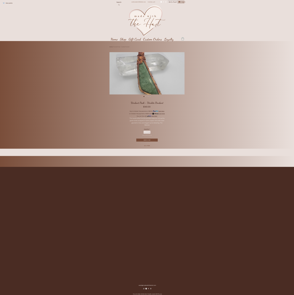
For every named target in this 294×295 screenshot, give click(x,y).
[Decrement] (145, 132)
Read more (147, 124)
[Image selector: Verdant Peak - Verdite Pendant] (144, 96)
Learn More (161, 111)
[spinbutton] (147, 132)
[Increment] (149, 132)
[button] (182, 38)
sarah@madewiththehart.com (138, 2)
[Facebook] (163, 2)
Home (111, 47)
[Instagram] (166, 2)
